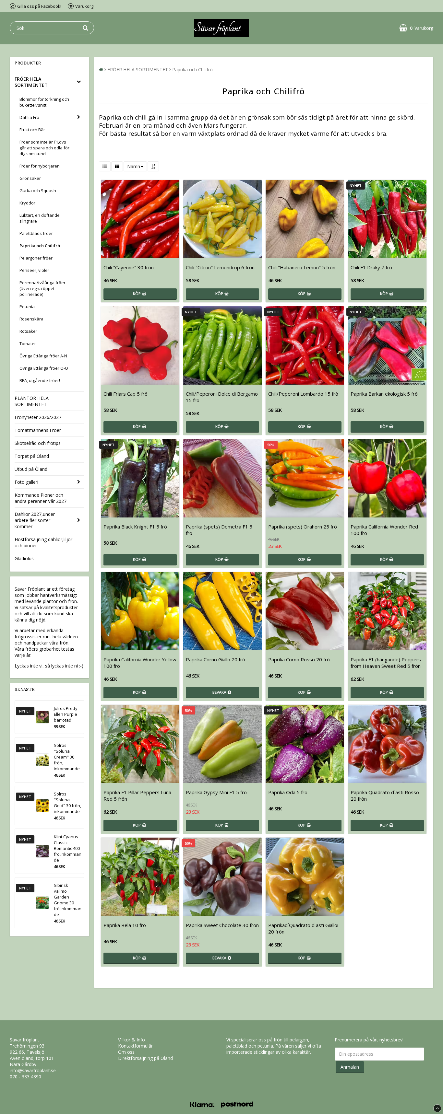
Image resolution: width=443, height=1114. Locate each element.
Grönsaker (30, 178)
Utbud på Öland (31, 469)
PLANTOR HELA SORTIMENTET (32, 401)
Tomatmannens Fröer (38, 430)
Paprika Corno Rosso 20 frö (299, 659)
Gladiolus (24, 558)
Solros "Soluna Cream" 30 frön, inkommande (67, 757)
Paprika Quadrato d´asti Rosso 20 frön (385, 795)
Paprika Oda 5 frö (287, 792)
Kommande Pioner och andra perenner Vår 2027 (40, 498)
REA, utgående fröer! (39, 380)
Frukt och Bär (32, 130)
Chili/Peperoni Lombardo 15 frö (303, 393)
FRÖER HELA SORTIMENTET (31, 82)
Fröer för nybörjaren (39, 166)
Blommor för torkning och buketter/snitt (44, 102)
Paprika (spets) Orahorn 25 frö (302, 526)
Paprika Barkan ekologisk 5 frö (384, 393)
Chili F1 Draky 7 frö (371, 267)
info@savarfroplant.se (33, 1070)
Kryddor (27, 203)
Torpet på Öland (32, 456)
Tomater (27, 343)
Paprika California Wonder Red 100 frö (384, 529)
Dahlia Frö (29, 117)
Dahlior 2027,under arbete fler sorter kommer (35, 520)
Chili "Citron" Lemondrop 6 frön (220, 267)
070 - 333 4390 (25, 1076)
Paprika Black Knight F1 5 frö (135, 526)
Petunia (27, 306)
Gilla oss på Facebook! (39, 6)
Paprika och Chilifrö (39, 246)
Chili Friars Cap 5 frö (125, 393)
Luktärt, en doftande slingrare (39, 218)
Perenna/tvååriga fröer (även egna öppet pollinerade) (42, 288)
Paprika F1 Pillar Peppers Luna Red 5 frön (137, 795)
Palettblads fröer (36, 233)
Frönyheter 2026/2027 (38, 417)
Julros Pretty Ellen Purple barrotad (66, 714)
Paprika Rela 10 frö (124, 925)
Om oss (126, 1052)
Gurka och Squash (37, 190)
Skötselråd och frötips (38, 443)
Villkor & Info (131, 1040)
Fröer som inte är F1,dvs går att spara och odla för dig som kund (44, 148)
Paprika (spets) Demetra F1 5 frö (219, 529)
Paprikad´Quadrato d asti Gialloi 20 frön (303, 928)
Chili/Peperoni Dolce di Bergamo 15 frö (222, 396)
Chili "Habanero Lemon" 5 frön (301, 267)
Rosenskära (31, 319)
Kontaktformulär (135, 1046)
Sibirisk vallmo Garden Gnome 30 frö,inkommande (67, 899)
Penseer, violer (34, 270)
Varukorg (84, 6)
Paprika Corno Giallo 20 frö (215, 659)
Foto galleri (26, 482)
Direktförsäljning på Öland (145, 1058)
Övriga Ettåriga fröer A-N (43, 356)
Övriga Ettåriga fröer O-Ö (43, 368)
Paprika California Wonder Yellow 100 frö (139, 662)
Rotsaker (28, 331)
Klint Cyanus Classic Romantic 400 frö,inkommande (67, 848)
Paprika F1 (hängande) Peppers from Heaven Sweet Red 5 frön (386, 662)
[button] (416, 28)
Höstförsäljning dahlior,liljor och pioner (43, 542)
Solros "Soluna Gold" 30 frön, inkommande (67, 802)
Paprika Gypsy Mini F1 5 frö (216, 792)
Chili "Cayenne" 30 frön (128, 267)
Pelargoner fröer (36, 258)
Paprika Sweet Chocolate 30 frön (222, 925)
